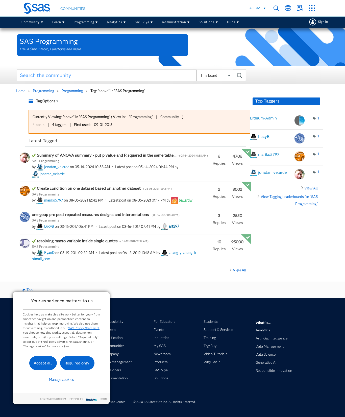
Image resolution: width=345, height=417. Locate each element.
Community (30, 22)
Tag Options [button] (45, 101)
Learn (56, 22)
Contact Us (300, 8)
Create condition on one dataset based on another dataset (104, 188)
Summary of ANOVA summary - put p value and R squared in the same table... (122, 155)
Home (20, 91)
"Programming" (141, 117)
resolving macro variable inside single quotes (93, 240)
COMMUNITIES (72, 8)
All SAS (255, 8)
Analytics (114, 22)
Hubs (231, 22)
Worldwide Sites (288, 8)
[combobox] (131, 75)
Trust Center (116, 402)
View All (239, 270)
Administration (174, 22)
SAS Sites (312, 8)
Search (276, 8)
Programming (84, 22)
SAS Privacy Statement (84, 328)
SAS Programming (45, 161)
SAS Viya (142, 22)
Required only (76, 363)
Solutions (206, 22)
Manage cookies (61, 379)
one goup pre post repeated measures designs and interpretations (106, 214)
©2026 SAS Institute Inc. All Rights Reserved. (164, 402)
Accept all (43, 363)
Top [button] (30, 290)
